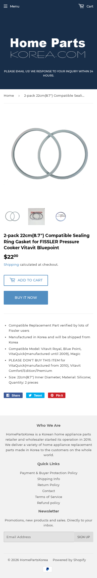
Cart (89, 6)
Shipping (11, 264)
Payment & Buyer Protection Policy (48, 473)
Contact (48, 491)
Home (9, 95)
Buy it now (26, 297)
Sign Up (83, 537)
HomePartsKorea (34, 560)
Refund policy (48, 503)
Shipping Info (48, 479)
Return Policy (48, 485)
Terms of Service (48, 497)
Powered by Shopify (69, 560)
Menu (14, 6)
